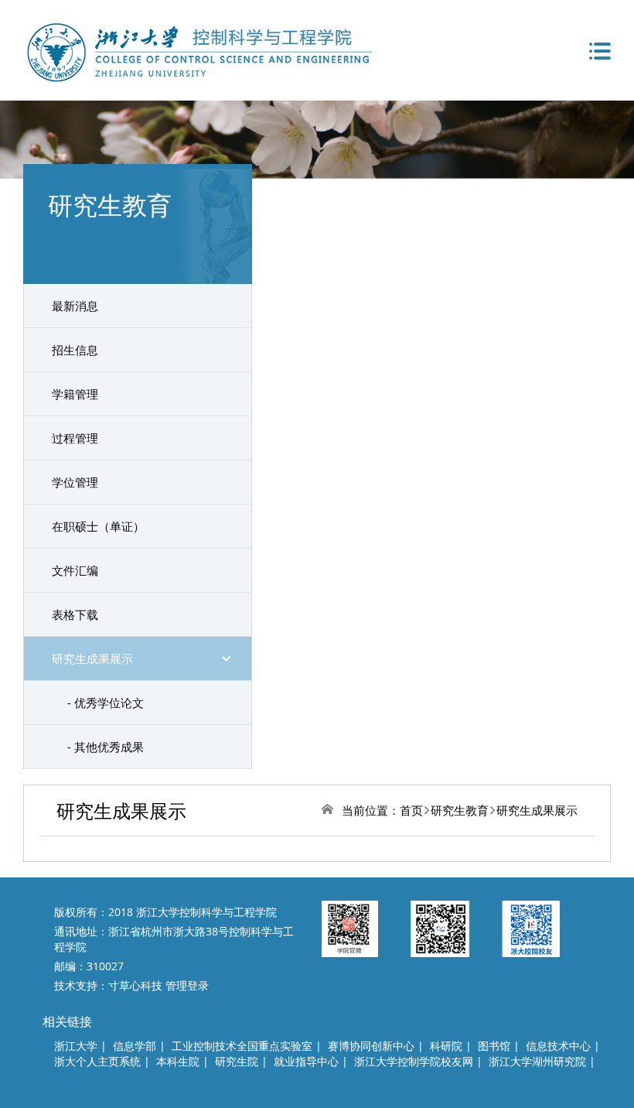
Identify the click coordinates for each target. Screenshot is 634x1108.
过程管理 (75, 438)
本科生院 (177, 1061)
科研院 (446, 1045)
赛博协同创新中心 (371, 1045)
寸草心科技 (135, 985)
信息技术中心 (558, 1045)
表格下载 (75, 614)
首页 (411, 810)
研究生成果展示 (92, 658)
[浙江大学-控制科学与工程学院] (197, 50)
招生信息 (75, 349)
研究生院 (236, 1061)
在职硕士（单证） (98, 526)
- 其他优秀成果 (105, 746)
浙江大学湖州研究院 (537, 1061)
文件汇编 (75, 570)
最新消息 (75, 305)
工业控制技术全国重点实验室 (242, 1045)
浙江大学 (75, 1045)
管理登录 (187, 985)
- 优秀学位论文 (105, 702)
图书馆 (494, 1045)
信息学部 (134, 1045)
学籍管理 (75, 394)
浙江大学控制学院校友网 (413, 1061)
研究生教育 (460, 810)
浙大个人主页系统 (97, 1061)
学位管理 (75, 482)
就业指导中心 (306, 1061)
